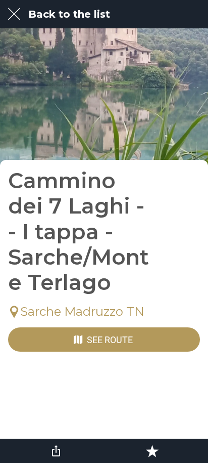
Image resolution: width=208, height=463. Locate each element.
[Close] (14, 14)
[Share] (56, 451)
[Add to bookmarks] (152, 451)
